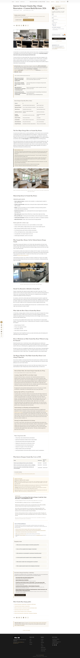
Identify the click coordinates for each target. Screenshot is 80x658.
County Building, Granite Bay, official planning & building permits (25, 473)
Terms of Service (43, 649)
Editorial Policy (43, 647)
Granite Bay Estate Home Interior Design (21, 609)
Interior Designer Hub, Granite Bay (22, 580)
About (13, 1)
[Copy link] (28, 25)
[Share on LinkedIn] (23, 25)
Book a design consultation (19, 625)
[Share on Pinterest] (17, 25)
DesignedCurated (37, 1)
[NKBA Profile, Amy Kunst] (20, 637)
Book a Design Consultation (28, 19)
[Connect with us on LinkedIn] (56, 645)
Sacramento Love (39, 535)
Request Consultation (59, 38)
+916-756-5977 (54, 640)
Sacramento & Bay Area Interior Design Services (25, 577)
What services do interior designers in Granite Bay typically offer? (28, 544)
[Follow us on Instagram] (52, 645)
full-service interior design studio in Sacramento (37, 622)
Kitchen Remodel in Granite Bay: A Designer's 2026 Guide (25, 604)
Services (17, 1)
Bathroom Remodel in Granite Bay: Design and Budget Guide (25, 607)
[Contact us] (1, 322)
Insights (52, 1)
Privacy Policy (43, 650)
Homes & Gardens (22, 535)
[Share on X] (21, 25)
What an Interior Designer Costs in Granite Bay (23, 611)
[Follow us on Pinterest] (54, 645)
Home (30, 639)
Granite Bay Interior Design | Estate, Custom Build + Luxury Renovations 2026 (30, 582)
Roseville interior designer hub (22, 255)
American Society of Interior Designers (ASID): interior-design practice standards (28, 529)
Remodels (42, 642)
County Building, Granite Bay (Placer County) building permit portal (26, 531)
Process (48, 1)
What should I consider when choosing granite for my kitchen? (27, 561)
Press (42, 644)
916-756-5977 (63, 1)
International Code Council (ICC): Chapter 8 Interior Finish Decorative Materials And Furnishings (30, 530)
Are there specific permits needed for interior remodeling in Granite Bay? (29, 557)
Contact (57, 1)
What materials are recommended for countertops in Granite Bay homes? (29, 553)
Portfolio (22, 1)
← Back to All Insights (26, 630)
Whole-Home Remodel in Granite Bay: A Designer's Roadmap (25, 613)
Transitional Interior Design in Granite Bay (22, 606)
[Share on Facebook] (19, 25)
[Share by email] (26, 25)
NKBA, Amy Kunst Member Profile (20, 533)
